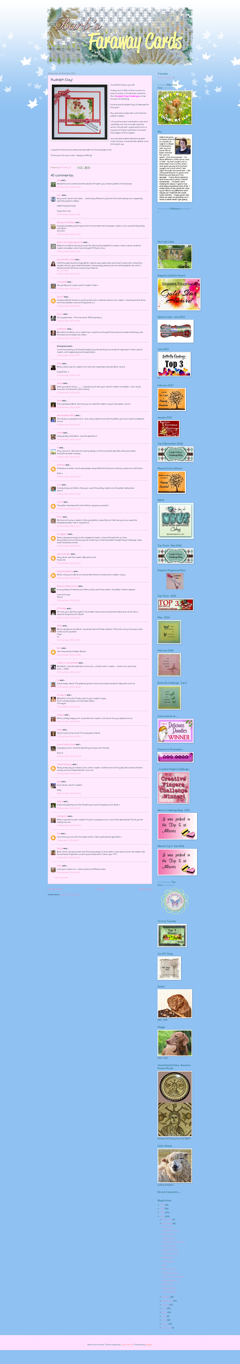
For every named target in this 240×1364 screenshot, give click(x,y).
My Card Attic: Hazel (66, 259)
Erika (59, 363)
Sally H (60, 801)
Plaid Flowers (168, 1261)
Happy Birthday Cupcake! (173, 1242)
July (164, 1308)
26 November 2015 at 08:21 (69, 546)
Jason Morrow (127, 1345)
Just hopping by (169, 1292)
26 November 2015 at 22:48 (69, 672)
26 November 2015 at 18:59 (69, 600)
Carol (59, 401)
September (167, 1301)
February (167, 1328)
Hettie (59, 626)
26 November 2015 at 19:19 (68, 640)
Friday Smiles (168, 1234)
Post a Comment (61, 878)
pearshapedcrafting (66, 415)
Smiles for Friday (169, 1250)
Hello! (164, 1265)
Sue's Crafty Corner (66, 744)
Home (100, 889)
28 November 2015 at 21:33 (69, 774)
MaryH (60, 848)
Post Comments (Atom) (70, 895)
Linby (59, 866)
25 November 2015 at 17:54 (68, 375)
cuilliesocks (62, 329)
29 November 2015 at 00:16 (69, 825)
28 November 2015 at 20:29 (69, 756)
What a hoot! (167, 1227)
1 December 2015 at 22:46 (68, 858)
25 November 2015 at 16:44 (68, 321)
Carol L (60, 502)
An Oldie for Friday (170, 1230)
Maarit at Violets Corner (67, 586)
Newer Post (55, 889)
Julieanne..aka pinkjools (67, 663)
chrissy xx (61, 695)
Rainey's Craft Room (66, 222)
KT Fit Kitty (61, 608)
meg (59, 180)
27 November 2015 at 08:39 (69, 687)
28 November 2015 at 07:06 (69, 736)
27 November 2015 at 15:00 (68, 707)
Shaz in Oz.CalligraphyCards (70, 242)
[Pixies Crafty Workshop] (174, 589)
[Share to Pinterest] (89, 167)
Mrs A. (59, 517)
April (164, 1320)
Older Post (145, 889)
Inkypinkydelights (65, 571)
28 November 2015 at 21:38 (69, 793)
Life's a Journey (169, 1246)
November (167, 1223)
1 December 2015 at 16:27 (68, 840)
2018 (162, 1205)
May (164, 1316)
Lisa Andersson (64, 554)
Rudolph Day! (168, 1238)
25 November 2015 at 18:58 (68, 393)
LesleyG (60, 715)
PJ (58, 448)
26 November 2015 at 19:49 (68, 655)
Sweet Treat (167, 1284)
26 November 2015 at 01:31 (68, 526)
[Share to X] (83, 167)
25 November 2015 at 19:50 (68, 407)
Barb (59, 648)
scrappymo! (62, 534)
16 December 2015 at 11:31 (68, 872)
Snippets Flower (169, 1288)
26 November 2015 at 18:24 (68, 578)
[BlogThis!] (81, 167)
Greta (59, 730)
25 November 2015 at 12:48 (68, 214)
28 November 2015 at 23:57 (69, 808)
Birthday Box (167, 1257)
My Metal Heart (168, 1269)
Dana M (60, 297)
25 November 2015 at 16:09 (69, 306)
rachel (60, 433)
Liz (58, 680)
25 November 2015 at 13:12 (68, 252)
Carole (60, 383)
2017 (162, 1209)
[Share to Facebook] (86, 167)
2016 (162, 1212)
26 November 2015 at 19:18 (68, 618)
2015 (162, 1216)
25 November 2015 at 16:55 (68, 338)
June (165, 1312)
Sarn (59, 195)
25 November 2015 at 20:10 (69, 425)
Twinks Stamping (64, 764)
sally (59, 782)
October (166, 1297)
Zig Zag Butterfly (169, 1280)
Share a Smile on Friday (173, 1277)
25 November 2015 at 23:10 (69, 494)
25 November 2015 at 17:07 (68, 355)
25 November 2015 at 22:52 (69, 477)
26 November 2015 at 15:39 (69, 563)
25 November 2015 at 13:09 (69, 234)
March (165, 1324)
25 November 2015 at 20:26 (69, 439)
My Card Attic (63, 270)
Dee (59, 833)
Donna (60, 314)
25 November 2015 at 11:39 (68, 187)
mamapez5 (62, 282)
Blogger (149, 1345)
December (167, 1220)
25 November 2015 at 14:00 (68, 274)
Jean (59, 485)
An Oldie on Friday (170, 1273)
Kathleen (61, 465)
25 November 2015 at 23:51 (68, 509)
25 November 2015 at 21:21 (68, 457)
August (165, 1305)
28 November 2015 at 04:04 (68, 722)
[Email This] (78, 167)
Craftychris (62, 816)
